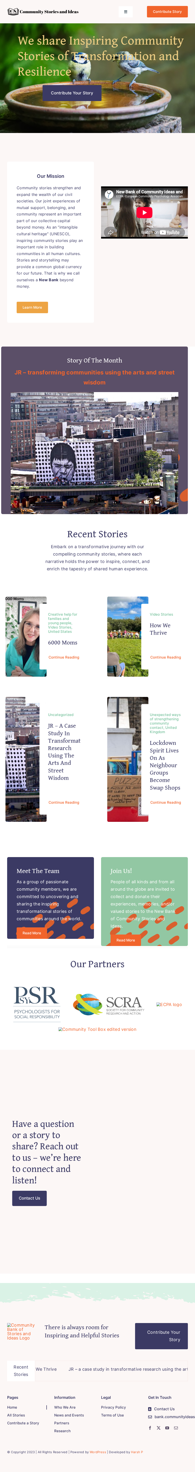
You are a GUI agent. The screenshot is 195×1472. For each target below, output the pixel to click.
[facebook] (150, 1428)
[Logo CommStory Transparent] (43, 9)
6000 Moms (62, 642)
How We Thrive (160, 628)
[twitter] (159, 1428)
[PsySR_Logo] (37, 988)
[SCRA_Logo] (108, 995)
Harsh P (137, 1452)
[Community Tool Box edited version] (97, 1029)
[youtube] (167, 1428)
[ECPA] (169, 1004)
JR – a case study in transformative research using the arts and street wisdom (68, 751)
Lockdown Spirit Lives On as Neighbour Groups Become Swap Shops (165, 765)
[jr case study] (94, 394)
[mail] (176, 1428)
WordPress (98, 1452)
